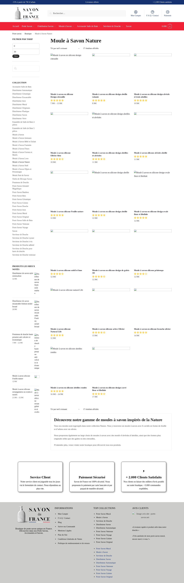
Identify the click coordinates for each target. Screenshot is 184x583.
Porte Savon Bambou (20, 192)
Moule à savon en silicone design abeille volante (109, 95)
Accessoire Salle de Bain (21, 87)
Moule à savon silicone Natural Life (61, 330)
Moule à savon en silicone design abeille (109, 211)
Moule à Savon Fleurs (20, 149)
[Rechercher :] (87, 13)
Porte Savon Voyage (20, 228)
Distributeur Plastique (20, 111)
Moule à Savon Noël (20, 166)
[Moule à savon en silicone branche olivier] (153, 307)
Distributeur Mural (19, 104)
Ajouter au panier (111, 109)
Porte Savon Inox (19, 210)
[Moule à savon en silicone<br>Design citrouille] (69, 72)
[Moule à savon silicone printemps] (153, 248)
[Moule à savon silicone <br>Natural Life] (69, 307)
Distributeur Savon (19, 115)
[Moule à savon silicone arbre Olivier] (111, 307)
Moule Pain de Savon (20, 175)
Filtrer (16, 56)
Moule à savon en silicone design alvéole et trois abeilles (152, 95)
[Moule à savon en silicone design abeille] (111, 189)
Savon (14, 231)
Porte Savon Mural (19, 213)
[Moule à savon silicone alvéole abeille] (153, 131)
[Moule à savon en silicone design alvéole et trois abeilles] (153, 72)
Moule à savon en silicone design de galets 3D (110, 271)
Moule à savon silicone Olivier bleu (61, 154)
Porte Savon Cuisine (20, 203)
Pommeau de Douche (20, 182)
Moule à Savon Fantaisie (21, 145)
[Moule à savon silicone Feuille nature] (69, 189)
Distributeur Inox (19, 101)
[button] (57, 100)
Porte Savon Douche (20, 206)
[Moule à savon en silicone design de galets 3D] (111, 248)
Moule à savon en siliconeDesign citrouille (62, 95)
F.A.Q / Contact (152, 16)
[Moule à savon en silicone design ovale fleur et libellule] (153, 189)
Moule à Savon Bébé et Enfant (24, 142)
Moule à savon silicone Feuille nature (67, 211)
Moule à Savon (18, 135)
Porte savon (16, 34)
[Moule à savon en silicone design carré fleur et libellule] (111, 366)
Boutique (28, 34)
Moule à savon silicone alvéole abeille (150, 153)
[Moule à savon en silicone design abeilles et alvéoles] (111, 131)
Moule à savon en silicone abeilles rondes (69, 388)
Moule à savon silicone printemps (149, 270)
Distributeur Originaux (21, 108)
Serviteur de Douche (20, 235)
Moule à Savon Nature (21, 162)
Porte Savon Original (20, 217)
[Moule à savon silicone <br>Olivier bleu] (69, 131)
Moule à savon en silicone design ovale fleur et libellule (151, 212)
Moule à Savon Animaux (21, 138)
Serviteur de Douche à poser (23, 238)
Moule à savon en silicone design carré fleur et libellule (109, 389)
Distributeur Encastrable (21, 97)
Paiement (167, 16)
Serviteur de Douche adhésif (23, 245)
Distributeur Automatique (22, 90)
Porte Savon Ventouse (20, 224)
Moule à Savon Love (20, 158)
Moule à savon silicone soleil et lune (66, 270)
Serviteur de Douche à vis (22, 242)
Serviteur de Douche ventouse (23, 255)
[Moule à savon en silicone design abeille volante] (111, 72)
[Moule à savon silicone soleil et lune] (69, 248)
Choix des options (69, 109)
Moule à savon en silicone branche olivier (152, 329)
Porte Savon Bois (19, 196)
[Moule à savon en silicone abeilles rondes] (69, 366)
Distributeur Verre (19, 118)
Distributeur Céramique (21, 94)
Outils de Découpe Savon (22, 179)
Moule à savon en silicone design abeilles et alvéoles (110, 154)
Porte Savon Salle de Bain (22, 220)
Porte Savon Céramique (21, 199)
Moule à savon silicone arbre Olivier (108, 329)
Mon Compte (136, 16)
